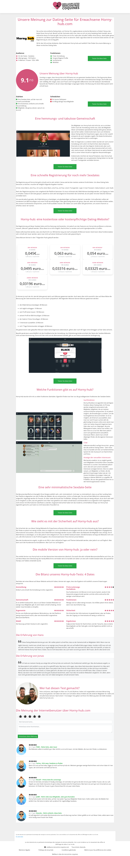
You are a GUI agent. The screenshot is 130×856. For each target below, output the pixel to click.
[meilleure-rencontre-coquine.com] (64, 5)
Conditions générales (69, 850)
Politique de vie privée (46, 850)
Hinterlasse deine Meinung (28, 736)
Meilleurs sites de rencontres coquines (65, 854)
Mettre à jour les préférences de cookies (97, 850)
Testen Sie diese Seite (99, 58)
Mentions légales (24, 850)
